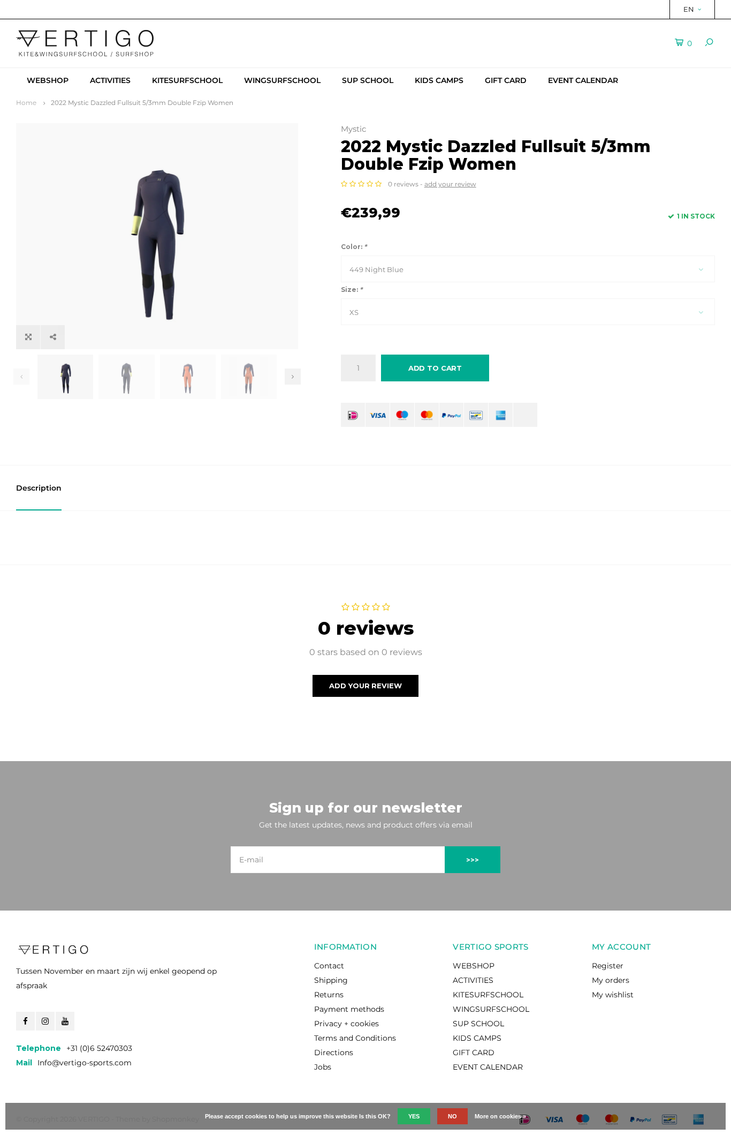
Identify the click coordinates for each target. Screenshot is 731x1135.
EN (688, 9)
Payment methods (349, 1009)
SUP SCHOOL (367, 80)
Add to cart (435, 368)
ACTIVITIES (110, 80)
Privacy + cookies (346, 1023)
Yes (414, 1116)
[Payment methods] (353, 415)
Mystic (353, 129)
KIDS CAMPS (439, 80)
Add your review (365, 685)
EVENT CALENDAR (583, 80)
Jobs (322, 1067)
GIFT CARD (506, 80)
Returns (329, 994)
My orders (610, 980)
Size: (351, 289)
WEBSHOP (47, 80)
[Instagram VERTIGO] (45, 1021)
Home (26, 103)
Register (607, 966)
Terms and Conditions (355, 1038)
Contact (329, 966)
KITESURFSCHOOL (187, 80)
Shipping (331, 980)
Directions (333, 1052)
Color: (354, 247)
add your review (450, 184)
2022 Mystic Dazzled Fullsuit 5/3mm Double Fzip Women (142, 103)
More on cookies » (500, 1116)
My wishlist (613, 994)
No (452, 1116)
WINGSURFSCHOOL (282, 80)
